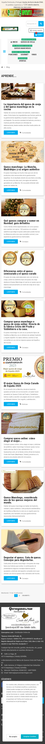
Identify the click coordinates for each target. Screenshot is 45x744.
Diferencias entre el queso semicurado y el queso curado (20, 272)
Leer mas (11, 133)
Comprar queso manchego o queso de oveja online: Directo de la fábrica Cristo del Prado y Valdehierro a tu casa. (22, 325)
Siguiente (26, 595)
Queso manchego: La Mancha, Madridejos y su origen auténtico (21, 168)
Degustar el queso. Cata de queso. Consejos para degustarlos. (22, 559)
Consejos (25, 242)
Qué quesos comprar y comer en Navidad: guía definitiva (21, 222)
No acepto (13, 737)
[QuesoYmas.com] (9, 29)
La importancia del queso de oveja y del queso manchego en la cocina (22, 107)
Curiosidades (26, 133)
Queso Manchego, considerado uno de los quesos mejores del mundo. (20, 500)
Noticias (25, 404)
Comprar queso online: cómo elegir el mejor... (19, 439)
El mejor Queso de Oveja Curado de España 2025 (21, 384)
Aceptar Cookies (29, 736)
